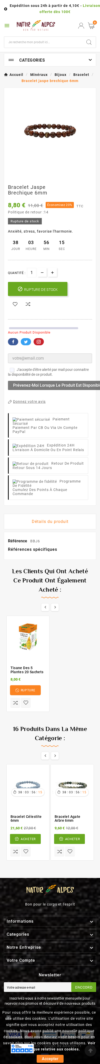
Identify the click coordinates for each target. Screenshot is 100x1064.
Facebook (13, 341)
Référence (18, 541)
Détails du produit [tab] (50, 521)
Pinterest (39, 341)
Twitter (26, 341)
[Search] (89, 42)
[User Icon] (81, 26)
